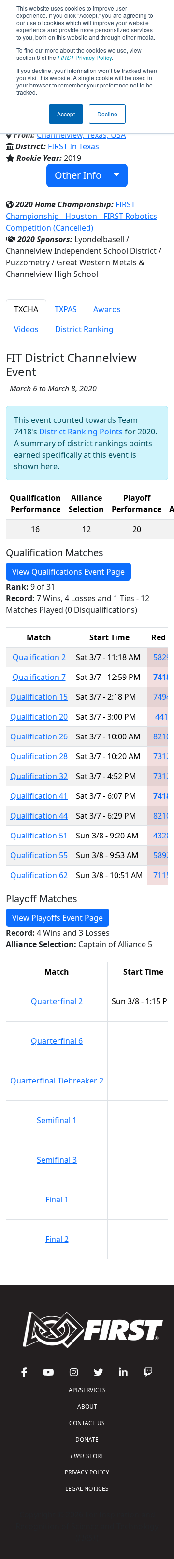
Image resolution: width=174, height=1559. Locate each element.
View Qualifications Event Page (68, 571)
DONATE (87, 1439)
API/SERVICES (87, 1390)
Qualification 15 (39, 697)
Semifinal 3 (57, 1160)
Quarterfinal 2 (57, 1001)
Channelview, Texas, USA (81, 135)
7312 (162, 756)
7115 (162, 875)
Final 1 (57, 1199)
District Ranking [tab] (84, 329)
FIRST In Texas (73, 146)
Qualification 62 (39, 875)
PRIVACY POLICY (87, 1472)
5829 (162, 657)
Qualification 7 (39, 677)
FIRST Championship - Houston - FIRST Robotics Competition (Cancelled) (81, 216)
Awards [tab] (107, 309)
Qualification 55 (39, 855)
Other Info (82, 175)
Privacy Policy (85, 57)
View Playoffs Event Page (57, 917)
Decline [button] (107, 114)
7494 (162, 697)
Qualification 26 (39, 736)
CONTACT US (87, 1423)
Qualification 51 (39, 835)
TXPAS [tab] (66, 309)
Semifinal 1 (57, 1120)
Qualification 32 (39, 776)
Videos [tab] (26, 329)
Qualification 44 (39, 815)
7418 (162, 677)
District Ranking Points (81, 431)
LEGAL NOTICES (87, 1489)
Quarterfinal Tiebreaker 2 (56, 1080)
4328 (162, 835)
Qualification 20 (39, 716)
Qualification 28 (39, 756)
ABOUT (87, 1406)
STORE (87, 1456)
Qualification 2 (39, 657)
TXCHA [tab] (26, 309)
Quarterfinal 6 (57, 1041)
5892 (162, 855)
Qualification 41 (39, 796)
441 (161, 716)
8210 (162, 736)
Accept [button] (66, 114)
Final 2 (57, 1239)
